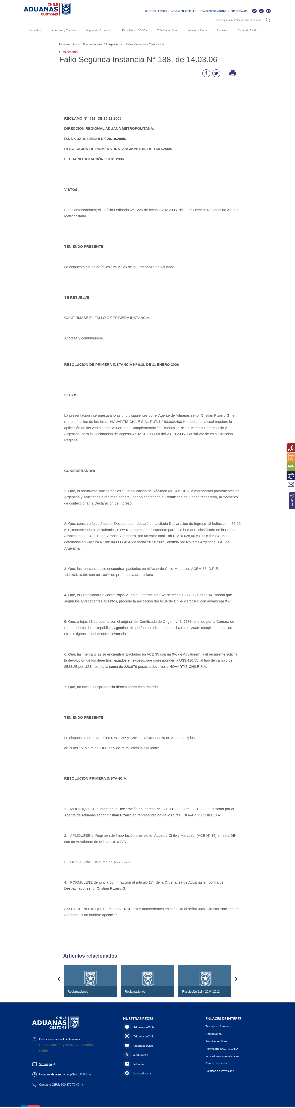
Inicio (76, 44)
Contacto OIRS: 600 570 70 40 (59, 1084)
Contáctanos (213, 1033)
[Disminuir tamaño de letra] (261, 11)
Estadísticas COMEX (134, 30)
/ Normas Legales (91, 44)
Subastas (222, 30)
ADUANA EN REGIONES (183, 11)
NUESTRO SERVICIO (156, 11)
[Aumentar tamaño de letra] (254, 11)
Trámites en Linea (167, 30)
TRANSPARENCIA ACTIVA (213, 11)
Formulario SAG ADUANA (221, 1048)
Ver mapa (45, 1064)
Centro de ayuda (216, 1063)
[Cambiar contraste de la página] (268, 11)
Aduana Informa (197, 30)
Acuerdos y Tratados (64, 30)
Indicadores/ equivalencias (222, 1056)
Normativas (35, 30)
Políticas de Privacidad (219, 1070)
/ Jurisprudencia (113, 44)
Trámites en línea (216, 1041)
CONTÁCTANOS (239, 11)
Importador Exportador (99, 30)
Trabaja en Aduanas (218, 1026)
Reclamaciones (78, 991)
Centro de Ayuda (247, 30)
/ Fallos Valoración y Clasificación (144, 44)
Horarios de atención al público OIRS (63, 1074)
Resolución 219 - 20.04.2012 (201, 991)
